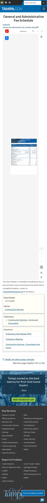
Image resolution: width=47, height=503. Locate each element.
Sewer (4, 478)
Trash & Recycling (9, 446)
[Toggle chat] (42, 499)
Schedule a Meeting (14, 339)
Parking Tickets (29, 432)
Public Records (29, 439)
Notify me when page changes (19, 359)
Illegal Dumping (30, 471)
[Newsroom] (9, 2)
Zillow (24, 390)
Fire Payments (29, 425)
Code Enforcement (31, 422)
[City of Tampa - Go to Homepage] (12, 8)
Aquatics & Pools (8, 415)
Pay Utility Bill (7, 436)
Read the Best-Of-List (23, 399)
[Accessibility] (6, 2)
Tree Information (30, 446)
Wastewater (6, 449)
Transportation (29, 442)
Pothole (5, 474)
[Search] (43, 3)
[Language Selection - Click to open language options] (2, 2)
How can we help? (30, 3)
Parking (5, 432)
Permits (27, 436)
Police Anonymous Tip (32, 474)
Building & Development (33, 418)
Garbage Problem (30, 467)
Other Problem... (8, 481)
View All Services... (9, 453)
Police (4, 439)
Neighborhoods (8, 429)
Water (26, 449)
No (43, 363)
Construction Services (14, 309)
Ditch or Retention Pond (11, 467)
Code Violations (8, 464)
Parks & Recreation (31, 429)
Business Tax (7, 422)
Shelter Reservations (10, 442)
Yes (36, 363)
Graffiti (5, 471)
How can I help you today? (33, 493)
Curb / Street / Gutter (32, 464)
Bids (25, 415)
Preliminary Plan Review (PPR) (18, 334)
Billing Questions (8, 418)
